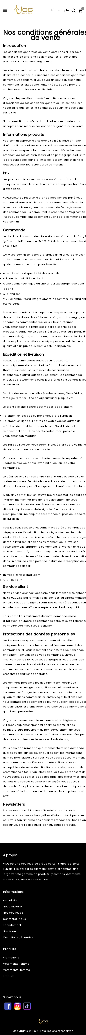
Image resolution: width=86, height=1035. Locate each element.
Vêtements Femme (16, 964)
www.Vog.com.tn (40, 61)
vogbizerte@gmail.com (23, 575)
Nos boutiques (13, 913)
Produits (8, 976)
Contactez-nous (14, 919)
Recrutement (12, 925)
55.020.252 (14, 580)
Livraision (9, 931)
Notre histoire (12, 906)
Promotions (11, 957)
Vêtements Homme (16, 970)
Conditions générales (18, 937)
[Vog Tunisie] (23, 11)
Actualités (10, 900)
